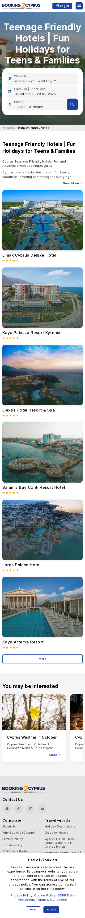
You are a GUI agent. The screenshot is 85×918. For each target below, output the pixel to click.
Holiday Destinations (60, 826)
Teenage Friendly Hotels (33, 127)
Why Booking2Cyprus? (18, 832)
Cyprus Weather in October (32, 737)
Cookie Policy (12, 845)
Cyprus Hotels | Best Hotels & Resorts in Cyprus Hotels (60, 842)
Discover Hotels (56, 832)
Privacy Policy (12, 839)
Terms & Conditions (51, 899)
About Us (9, 826)
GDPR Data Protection (18, 851)
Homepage (8, 127)
